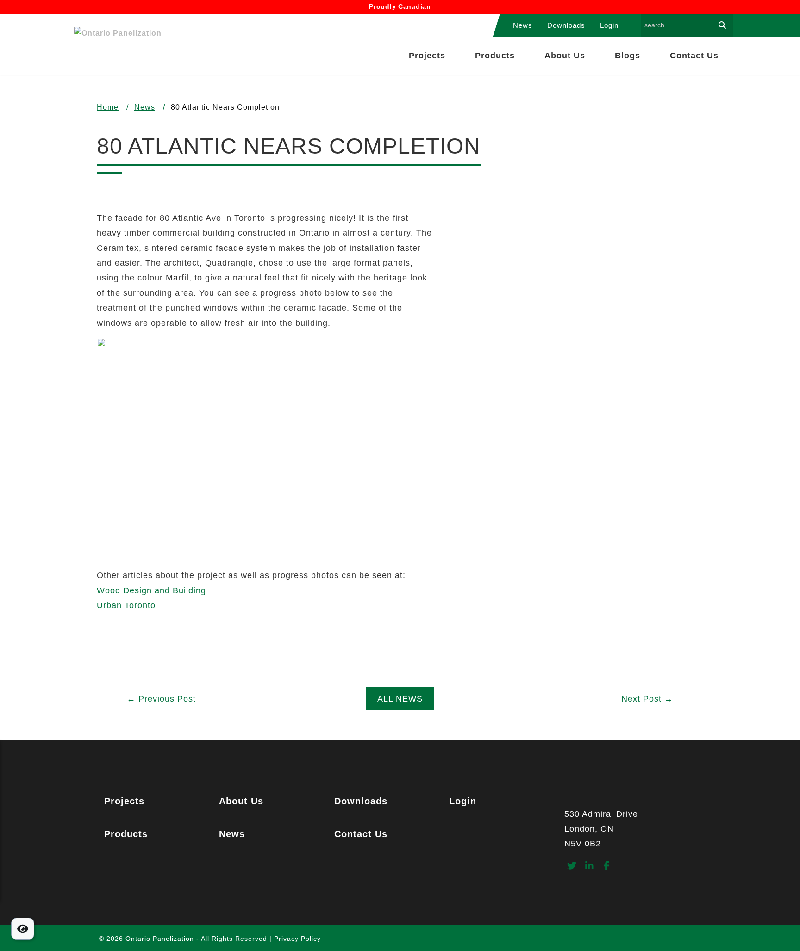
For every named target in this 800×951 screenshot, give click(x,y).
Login (609, 25)
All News (400, 698)
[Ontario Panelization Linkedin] (589, 866)
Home (108, 107)
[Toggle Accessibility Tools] (22, 929)
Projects (427, 55)
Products (495, 55)
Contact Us (694, 55)
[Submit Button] (722, 25)
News (522, 25)
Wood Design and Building (151, 590)
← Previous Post (161, 698)
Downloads (566, 25)
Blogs (627, 55)
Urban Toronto (126, 605)
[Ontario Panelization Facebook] (607, 866)
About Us (564, 55)
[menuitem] (523, 25)
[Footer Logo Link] (634, 798)
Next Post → (647, 698)
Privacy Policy (297, 938)
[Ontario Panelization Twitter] (572, 866)
